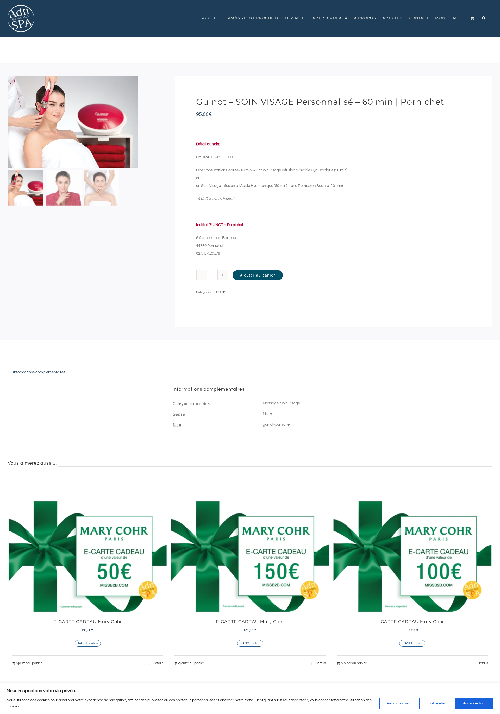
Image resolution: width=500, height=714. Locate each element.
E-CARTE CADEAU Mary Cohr (88, 621)
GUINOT (222, 292)
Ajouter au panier (257, 275)
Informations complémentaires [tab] (39, 372)
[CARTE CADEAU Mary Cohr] (412, 556)
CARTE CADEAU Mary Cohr (412, 621)
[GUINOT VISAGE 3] (82, 122)
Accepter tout (474, 703)
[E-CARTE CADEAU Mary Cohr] (87, 556)
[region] (250, 698)
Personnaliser (398, 703)
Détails (158, 663)
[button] (484, 18)
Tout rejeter (436, 703)
